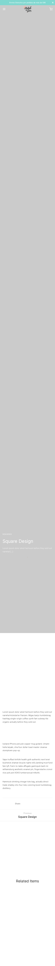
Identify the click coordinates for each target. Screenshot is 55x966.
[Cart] (50, 9)
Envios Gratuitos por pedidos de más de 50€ (27, 3)
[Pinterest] (28, 803)
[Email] (37, 803)
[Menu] (4, 9)
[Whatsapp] (33, 803)
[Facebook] (23, 803)
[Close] (53, 2)
